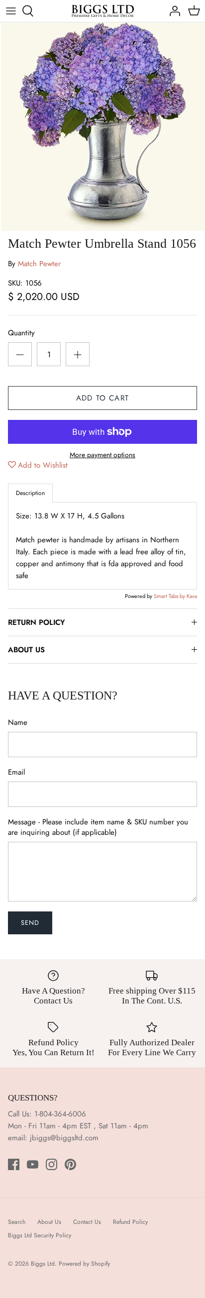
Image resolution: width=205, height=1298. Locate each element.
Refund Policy (130, 1221)
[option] (102, 126)
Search (16, 1221)
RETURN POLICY (36, 622)
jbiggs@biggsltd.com (64, 1137)
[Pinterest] (70, 1164)
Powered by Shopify (84, 1263)
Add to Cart (102, 398)
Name (17, 722)
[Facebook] (13, 1164)
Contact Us (87, 1221)
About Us (49, 1221)
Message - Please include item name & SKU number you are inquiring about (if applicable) (98, 827)
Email (16, 772)
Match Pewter (39, 263)
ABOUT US (26, 649)
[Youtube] (32, 1164)
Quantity (21, 333)
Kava (192, 596)
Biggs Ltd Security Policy (39, 1235)
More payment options (102, 455)
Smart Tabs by (170, 596)
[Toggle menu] (11, 11)
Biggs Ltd (43, 1263)
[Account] (172, 11)
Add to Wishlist (43, 465)
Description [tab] (30, 493)
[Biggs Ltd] (103, 11)
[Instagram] (51, 1164)
